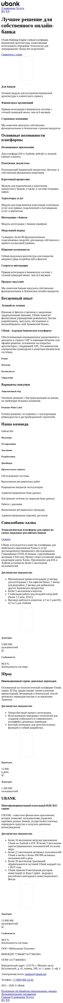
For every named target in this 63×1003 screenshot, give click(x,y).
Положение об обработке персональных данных (29, 991)
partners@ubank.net (35, 974)
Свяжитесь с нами (11, 54)
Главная (5, 997)
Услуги (20, 8)
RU (3, 11)
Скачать (5, 539)
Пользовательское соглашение (18, 994)
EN (8, 11)
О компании (8, 8)
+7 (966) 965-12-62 (22, 979)
